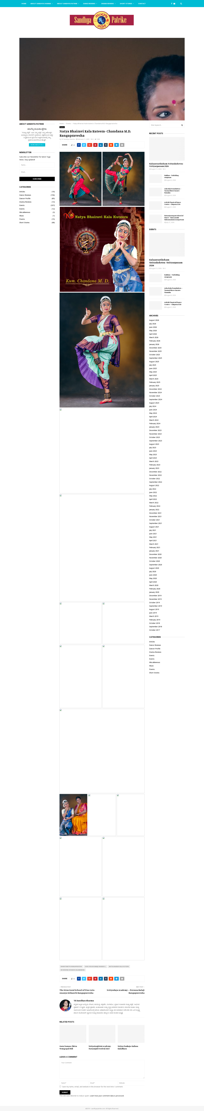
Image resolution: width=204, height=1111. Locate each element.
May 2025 (153, 372)
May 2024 (153, 413)
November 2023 (155, 434)
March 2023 (153, 461)
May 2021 (153, 537)
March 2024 (153, 420)
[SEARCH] (182, 125)
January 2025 (154, 385)
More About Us (36, 145)
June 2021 (153, 534)
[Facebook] (172, 3)
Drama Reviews (107, 3)
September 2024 (155, 399)
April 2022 (153, 499)
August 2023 (154, 444)
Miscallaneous (24, 212)
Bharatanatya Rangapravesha (71, 966)
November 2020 (155, 558)
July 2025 (152, 365)
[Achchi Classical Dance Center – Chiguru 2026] (155, 205)
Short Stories (126, 3)
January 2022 (154, 509)
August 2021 (154, 527)
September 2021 (155, 523)
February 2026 (154, 341)
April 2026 (153, 334)
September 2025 (155, 358)
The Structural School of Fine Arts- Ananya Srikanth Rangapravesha (77, 991)
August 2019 (154, 609)
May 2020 (153, 578)
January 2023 (154, 468)
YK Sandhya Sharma (68, 139)
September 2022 (155, 482)
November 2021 (155, 516)
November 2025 (155, 351)
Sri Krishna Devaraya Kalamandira (73, 970)
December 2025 (155, 348)
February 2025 (154, 382)
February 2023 (154, 465)
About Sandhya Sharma (40, 3)
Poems (22, 219)
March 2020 (153, 585)
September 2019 (155, 606)
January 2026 (154, 344)
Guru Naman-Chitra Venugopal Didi (68, 1047)
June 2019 (153, 613)
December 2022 (155, 472)
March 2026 (153, 337)
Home (23, 3)
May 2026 (153, 330)
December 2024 (155, 389)
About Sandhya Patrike (67, 3)
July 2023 (152, 447)
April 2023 (153, 458)
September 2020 (155, 565)
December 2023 (155, 430)
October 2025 (154, 354)
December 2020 (155, 554)
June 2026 (153, 327)
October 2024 (154, 396)
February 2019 (154, 620)
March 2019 (153, 616)
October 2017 (154, 630)
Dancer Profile (24, 198)
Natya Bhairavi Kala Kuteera (119, 966)
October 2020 (154, 561)
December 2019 (155, 595)
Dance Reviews (89, 3)
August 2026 (154, 320)
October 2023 (154, 437)
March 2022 (153, 502)
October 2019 (154, 602)
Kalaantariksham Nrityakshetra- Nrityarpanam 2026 (166, 164)
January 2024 (154, 427)
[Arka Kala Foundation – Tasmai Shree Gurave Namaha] (155, 192)
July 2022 (152, 489)
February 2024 (154, 423)
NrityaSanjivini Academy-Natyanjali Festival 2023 (100, 1047)
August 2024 (154, 403)
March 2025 (153, 379)
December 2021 (155, 513)
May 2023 (153, 454)
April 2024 (153, 417)
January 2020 (154, 592)
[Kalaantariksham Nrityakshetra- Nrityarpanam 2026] (167, 149)
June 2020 (153, 575)
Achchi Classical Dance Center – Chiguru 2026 (172, 203)
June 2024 (153, 410)
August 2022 (154, 485)
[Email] (174, 3)
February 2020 (154, 589)
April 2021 (153, 540)
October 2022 (154, 478)
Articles (22, 191)
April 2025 (153, 375)
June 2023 (153, 451)
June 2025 (153, 368)
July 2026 (152, 324)
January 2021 (154, 551)
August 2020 (154, 568)
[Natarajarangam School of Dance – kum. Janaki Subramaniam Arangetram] (155, 219)
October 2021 (154, 520)
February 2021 (154, 547)
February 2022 (154, 506)
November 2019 (155, 599)
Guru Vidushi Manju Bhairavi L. (95, 966)
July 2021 (152, 530)
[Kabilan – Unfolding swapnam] (155, 178)
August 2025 (154, 361)
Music (21, 216)
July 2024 (152, 406)
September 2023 (155, 441)
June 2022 (153, 492)
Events (62, 127)
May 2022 (153, 496)
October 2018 (154, 623)
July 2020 (152, 571)
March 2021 (153, 544)
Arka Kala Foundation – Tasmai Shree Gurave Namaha (172, 191)
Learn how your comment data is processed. (107, 1096)
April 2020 (153, 582)
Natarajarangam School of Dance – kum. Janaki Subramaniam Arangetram (174, 218)
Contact (142, 3)
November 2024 (155, 392)
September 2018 (155, 626)
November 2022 (155, 475)
